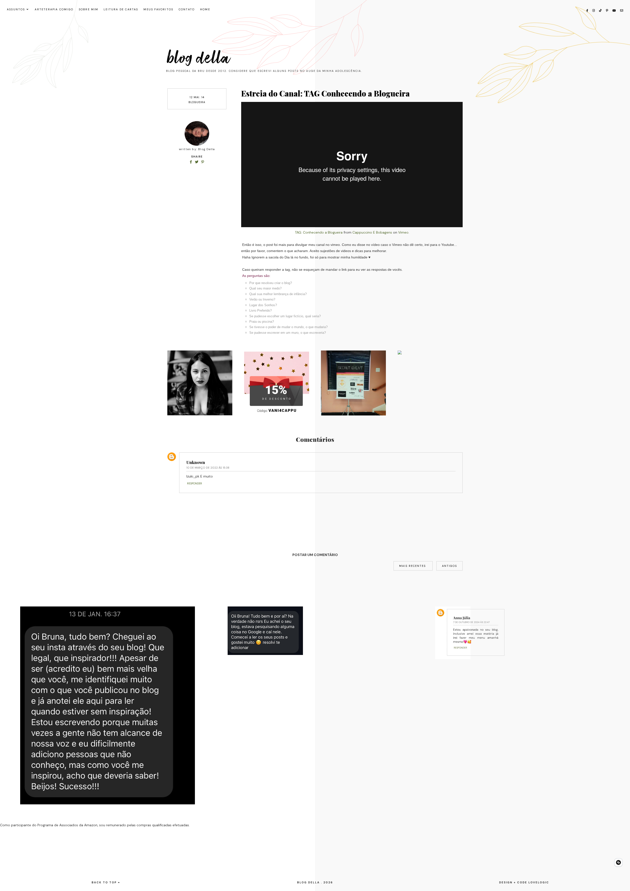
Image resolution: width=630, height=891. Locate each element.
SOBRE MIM (88, 9)
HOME (205, 9)
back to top (105, 882)
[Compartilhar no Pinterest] (202, 162)
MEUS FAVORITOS (158, 9)
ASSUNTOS (16, 9)
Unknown (195, 462)
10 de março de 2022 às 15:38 (207, 467)
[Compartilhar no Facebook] (191, 162)
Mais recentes (413, 566)
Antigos (449, 566)
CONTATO (187, 9)
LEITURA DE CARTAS (121, 9)
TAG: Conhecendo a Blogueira (319, 232)
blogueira (197, 102)
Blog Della (198, 58)
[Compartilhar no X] (197, 162)
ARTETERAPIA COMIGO (54, 9)
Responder (194, 483)
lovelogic (538, 882)
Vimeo (403, 232)
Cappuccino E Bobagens (372, 232)
